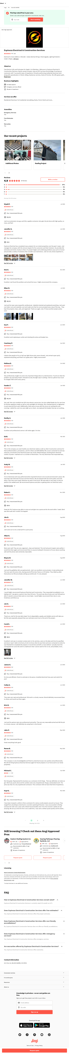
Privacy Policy (38, 1045)
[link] (18, 845)
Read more (7, 77)
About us (6, 987)
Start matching (35, 19)
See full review (8, 263)
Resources (7, 982)
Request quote (17, 858)
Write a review (52, 179)
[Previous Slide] (5, 173)
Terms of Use (30, 1045)
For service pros (8, 977)
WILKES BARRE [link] (15, 7)
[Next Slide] (9, 173)
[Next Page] (44, 820)
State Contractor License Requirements (14, 872)
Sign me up (34, 1012)
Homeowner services (9, 973)
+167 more (16, 59)
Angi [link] (5, 7)
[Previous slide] (5, 863)
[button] (18, 154)
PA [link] (9, 7)
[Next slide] (9, 863)
